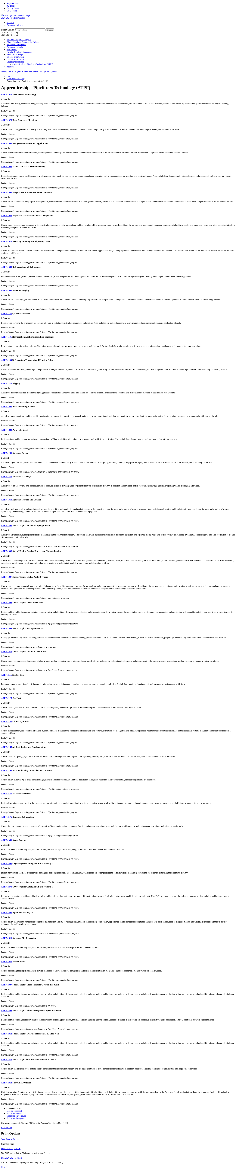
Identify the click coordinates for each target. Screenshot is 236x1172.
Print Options (51, 71)
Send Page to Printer (10, 1139)
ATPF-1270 (6, 476)
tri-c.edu (10, 22)
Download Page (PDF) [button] (11, 1148)
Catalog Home (13, 8)
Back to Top (6, 1127)
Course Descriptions (15, 62)
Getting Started (7, 71)
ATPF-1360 (6, 500)
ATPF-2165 (6, 794)
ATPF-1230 (6, 430)
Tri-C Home (12, 11)
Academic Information (16, 44)
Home (9, 76)
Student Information (15, 57)
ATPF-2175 (6, 817)
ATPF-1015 (6, 94)
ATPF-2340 (6, 840)
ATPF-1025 (6, 120)
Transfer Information (15, 59)
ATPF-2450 (6, 863)
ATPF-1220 (6, 406)
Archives (10, 67)
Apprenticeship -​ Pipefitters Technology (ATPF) (32, 64)
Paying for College (15, 54)
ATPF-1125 (6, 313)
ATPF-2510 (6, 938)
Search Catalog (7, 30)
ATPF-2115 (6, 675)
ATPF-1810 (6, 651)
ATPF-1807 (6, 577)
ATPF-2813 (6, 1059)
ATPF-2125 (6, 698)
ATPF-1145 (6, 360)
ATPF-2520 (6, 961)
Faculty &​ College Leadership (20, 52)
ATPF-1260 (6, 453)
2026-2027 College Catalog (13, 18)
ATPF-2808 (6, 1010)
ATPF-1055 (6, 192)
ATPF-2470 (6, 887)
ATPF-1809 (6, 628)
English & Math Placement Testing (30, 71)
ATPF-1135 (6, 337)
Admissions (12, 49)
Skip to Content (13, 3)
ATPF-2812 (6, 1034)
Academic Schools (15, 47)
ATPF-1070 (6, 241)
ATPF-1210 (6, 383)
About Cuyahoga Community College (23, 42)
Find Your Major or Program (19, 39)
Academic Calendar (15, 25)
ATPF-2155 (6, 770)
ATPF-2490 (6, 912)
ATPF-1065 (6, 215)
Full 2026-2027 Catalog (11, 1158)
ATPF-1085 (6, 267)
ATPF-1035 (6, 143)
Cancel (4, 1167)
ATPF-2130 (6, 721)
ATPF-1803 (6, 525)
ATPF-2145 (6, 747)
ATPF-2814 (6, 1083)
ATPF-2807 (6, 985)
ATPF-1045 (6, 166)
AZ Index (11, 6)
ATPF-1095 (6, 290)
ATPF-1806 (6, 551)
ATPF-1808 (6, 602)
